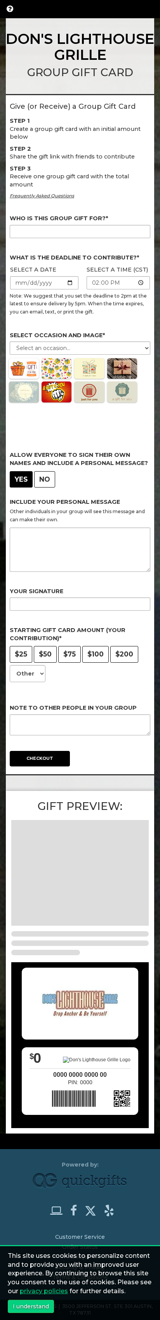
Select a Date (33, 269)
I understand (31, 1306)
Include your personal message (65, 501)
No (44, 479)
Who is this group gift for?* (59, 218)
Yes (21, 479)
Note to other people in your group (73, 707)
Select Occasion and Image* (57, 335)
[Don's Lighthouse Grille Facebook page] (76, 1210)
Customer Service (80, 1236)
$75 (69, 654)
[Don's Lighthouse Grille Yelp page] (109, 1210)
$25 (21, 654)
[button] (10, 9)
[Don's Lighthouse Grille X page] (94, 1209)
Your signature (36, 591)
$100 (95, 654)
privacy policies (44, 1291)
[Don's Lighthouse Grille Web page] (59, 1210)
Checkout (39, 758)
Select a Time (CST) (117, 269)
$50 (45, 654)
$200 (124, 654)
